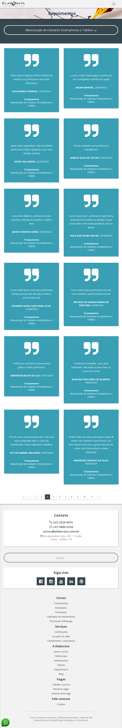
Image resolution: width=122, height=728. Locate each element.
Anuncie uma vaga (61, 693)
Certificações (61, 631)
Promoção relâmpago (61, 621)
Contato (61, 704)
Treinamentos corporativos (61, 640)
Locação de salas (61, 636)
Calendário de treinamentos (61, 616)
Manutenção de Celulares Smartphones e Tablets (59, 30)
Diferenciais (61, 656)
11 (91, 496)
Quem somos (61, 651)
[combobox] (61, 557)
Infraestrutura (61, 660)
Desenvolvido (40, 720)
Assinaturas (61, 607)
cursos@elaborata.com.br (61, 531)
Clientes (61, 664)
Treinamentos (61, 603)
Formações (61, 612)
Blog (61, 673)
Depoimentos (61, 669)
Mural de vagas (61, 688)
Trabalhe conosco (61, 684)
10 (84, 496)
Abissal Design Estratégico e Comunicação (69, 720)
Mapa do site (86, 717)
